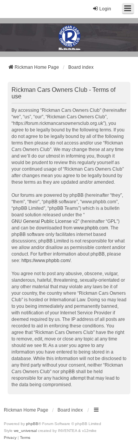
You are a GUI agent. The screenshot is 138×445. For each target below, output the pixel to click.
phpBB (32, 424)
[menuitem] (10, 437)
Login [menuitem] (105, 9)
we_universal (25, 430)
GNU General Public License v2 (45, 221)
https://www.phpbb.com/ (46, 260)
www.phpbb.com (91, 228)
